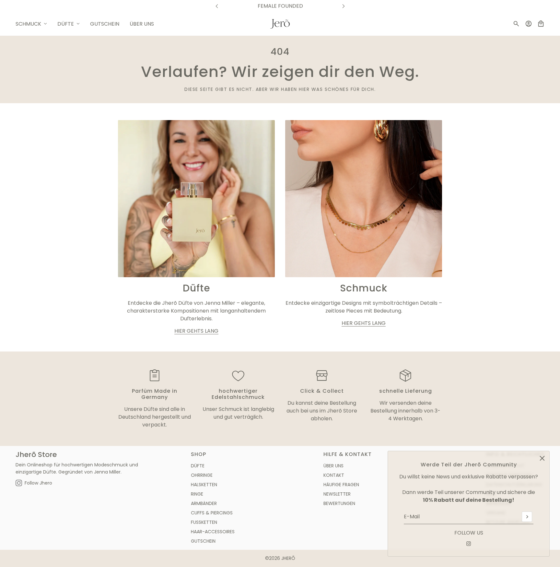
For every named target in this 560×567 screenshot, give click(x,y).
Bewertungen (339, 503)
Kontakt (333, 475)
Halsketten (204, 484)
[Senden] (527, 517)
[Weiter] (343, 6)
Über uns (333, 465)
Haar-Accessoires (213, 531)
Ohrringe (202, 475)
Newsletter (337, 494)
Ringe (197, 494)
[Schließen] (542, 458)
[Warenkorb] (540, 23)
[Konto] (528, 23)
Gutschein (203, 541)
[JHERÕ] (280, 24)
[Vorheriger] (216, 6)
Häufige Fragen (341, 484)
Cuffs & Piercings (212, 513)
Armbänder (204, 503)
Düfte (197, 465)
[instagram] (468, 543)
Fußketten (204, 522)
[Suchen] (516, 23)
